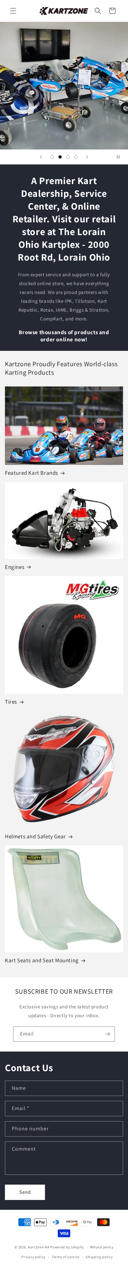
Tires (11, 701)
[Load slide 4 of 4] (76, 157)
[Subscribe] (107, 1034)
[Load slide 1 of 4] (52, 157)
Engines (14, 567)
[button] (13, 11)
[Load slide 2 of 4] (60, 157)
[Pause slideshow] (121, 157)
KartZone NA (39, 1246)
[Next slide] (87, 157)
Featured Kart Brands (31, 472)
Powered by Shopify (67, 1246)
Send (25, 1192)
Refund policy (102, 1247)
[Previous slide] (41, 157)
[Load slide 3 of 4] (68, 157)
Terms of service (65, 1257)
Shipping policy (99, 1257)
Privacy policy (33, 1257)
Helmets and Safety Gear (35, 836)
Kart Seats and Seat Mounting (42, 960)
